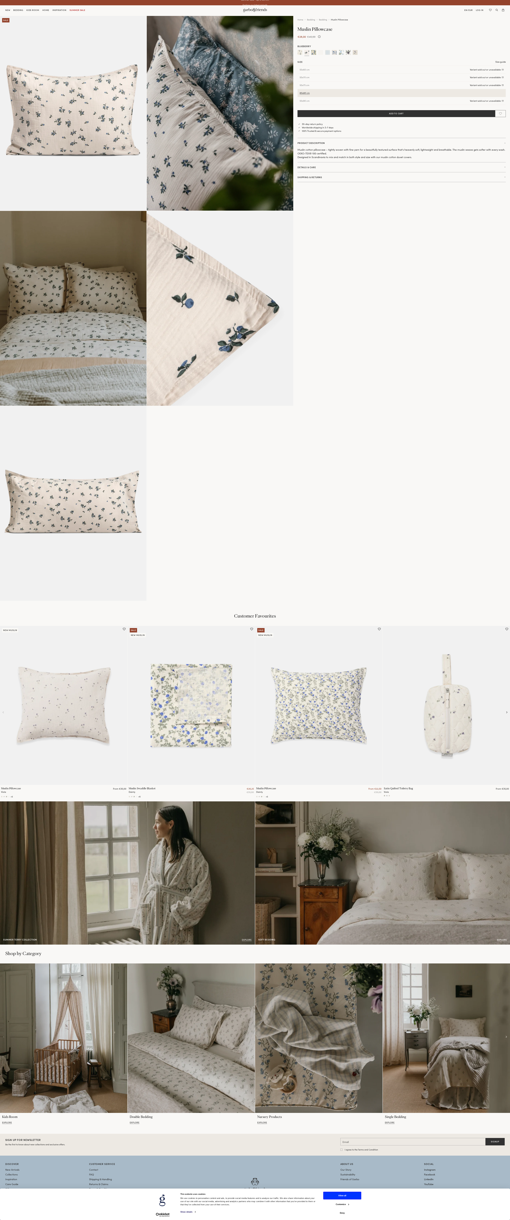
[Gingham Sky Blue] (327, 53)
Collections (11, 1174)
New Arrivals (12, 1169)
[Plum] (348, 53)
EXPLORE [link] (260, 803)
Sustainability (347, 1174)
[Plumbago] (341, 53)
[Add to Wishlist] (500, 113)
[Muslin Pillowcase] (63, 705)
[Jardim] (334, 53)
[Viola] (355, 53)
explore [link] (7, 1122)
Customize (341, 1204)
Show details (186, 1212)
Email (346, 1142)
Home (300, 19)
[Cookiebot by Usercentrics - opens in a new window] (162, 1215)
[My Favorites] (490, 10)
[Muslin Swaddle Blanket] (191, 705)
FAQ (91, 1174)
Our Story (345, 1169)
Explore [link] (4, 803)
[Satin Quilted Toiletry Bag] (384, 795)
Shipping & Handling (100, 1179)
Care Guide (11, 1184)
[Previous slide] (3, 712)
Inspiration (11, 1179)
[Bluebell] (300, 53)
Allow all (342, 1195)
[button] (496, 10)
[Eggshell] (320, 53)
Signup (495, 1141)
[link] (63, 1038)
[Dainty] (313, 53)
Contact (93, 1169)
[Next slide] (506, 712)
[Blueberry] (306, 53)
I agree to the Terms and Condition (361, 1149)
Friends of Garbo (349, 1179)
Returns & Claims (98, 1184)
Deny (342, 1213)
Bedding (311, 19)
